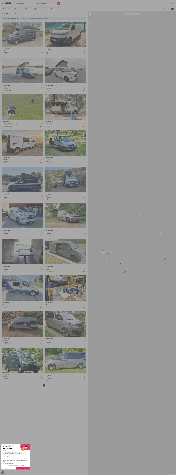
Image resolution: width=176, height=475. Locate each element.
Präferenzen (55, 9)
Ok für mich (23, 468)
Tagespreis (7, 9)
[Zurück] (4, 34)
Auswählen (8, 468)
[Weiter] (41, 34)
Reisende (18, 9)
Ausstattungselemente (41, 9)
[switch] (172, 9)
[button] (160, 234)
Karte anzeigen (166, 8)
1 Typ (28, 9)
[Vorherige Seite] (35, 385)
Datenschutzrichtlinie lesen (8, 463)
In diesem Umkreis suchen (132, 14)
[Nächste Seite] (53, 385)
